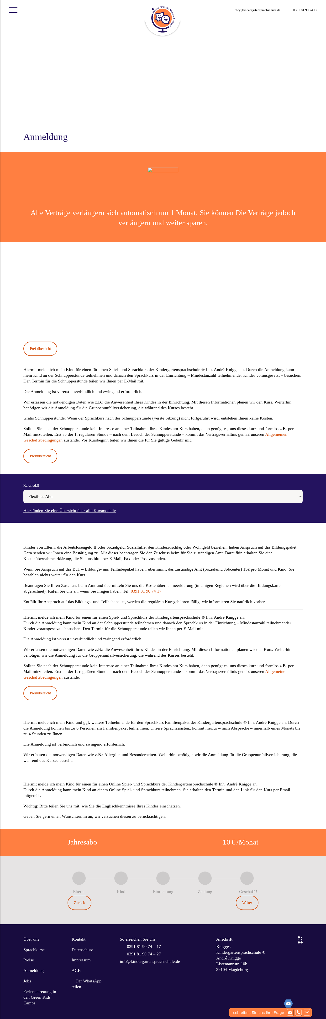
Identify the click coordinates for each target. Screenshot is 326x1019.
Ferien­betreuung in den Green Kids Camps (39, 997)
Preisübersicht (40, 349)
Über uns (31, 939)
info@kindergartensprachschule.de (257, 10)
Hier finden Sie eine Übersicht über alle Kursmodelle (69, 510)
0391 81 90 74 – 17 (144, 946)
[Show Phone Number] (298, 1012)
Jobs (27, 981)
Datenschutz (82, 949)
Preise (28, 960)
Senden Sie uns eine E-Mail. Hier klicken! (65, 307)
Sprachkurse (34, 949)
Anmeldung (33, 970)
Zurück (79, 903)
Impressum (81, 960)
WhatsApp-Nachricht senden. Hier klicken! (65, 328)
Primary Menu (13, 10)
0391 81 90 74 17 (305, 10)
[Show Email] (290, 1012)
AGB (76, 970)
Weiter (247, 903)
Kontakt (78, 939)
